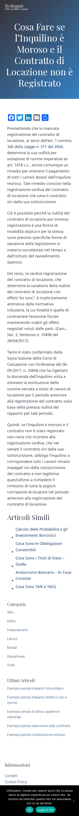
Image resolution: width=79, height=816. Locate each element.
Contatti (11, 776)
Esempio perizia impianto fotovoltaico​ (35, 688)
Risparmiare (16, 656)
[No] (74, 801)
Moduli (12, 648)
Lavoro (12, 639)
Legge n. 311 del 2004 (43, 146)
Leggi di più (46, 809)
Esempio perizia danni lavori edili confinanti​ (38, 726)
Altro (10, 612)
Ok (29, 809)
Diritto (11, 621)
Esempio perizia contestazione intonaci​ (36, 735)
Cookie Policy (16, 782)
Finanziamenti (17, 630)
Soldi (11, 665)
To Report (14, 6)
